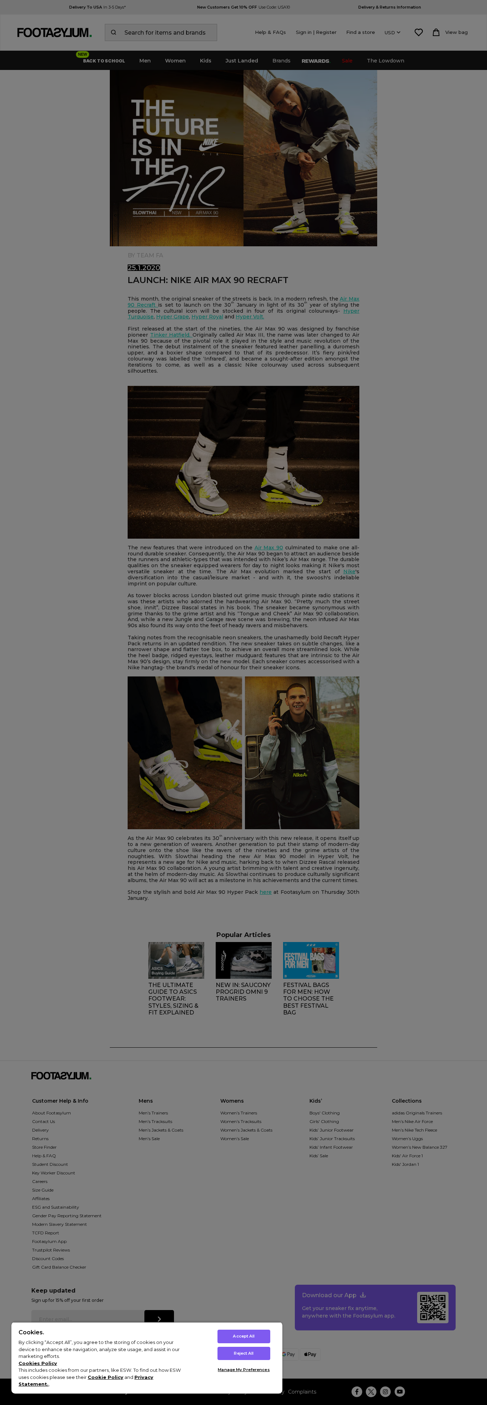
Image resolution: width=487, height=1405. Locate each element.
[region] (146, 1358)
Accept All (244, 1336)
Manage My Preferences (244, 1369)
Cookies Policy (38, 1363)
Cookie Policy (105, 1377)
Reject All (243, 1353)
